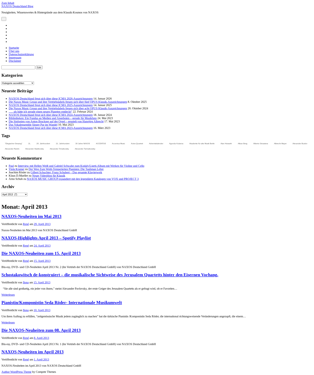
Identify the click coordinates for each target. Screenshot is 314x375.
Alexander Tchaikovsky (59, 149)
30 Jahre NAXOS (82, 144)
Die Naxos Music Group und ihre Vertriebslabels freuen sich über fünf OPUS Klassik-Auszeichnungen (68, 101)
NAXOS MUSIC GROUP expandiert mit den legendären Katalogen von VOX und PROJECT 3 (83, 178)
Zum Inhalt (7, 3)
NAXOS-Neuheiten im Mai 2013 (31, 216)
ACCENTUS (101, 144)
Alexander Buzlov (300, 144)
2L (29, 144)
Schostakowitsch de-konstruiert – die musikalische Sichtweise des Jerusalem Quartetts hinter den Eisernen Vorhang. (109, 274)
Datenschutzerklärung (21, 54)
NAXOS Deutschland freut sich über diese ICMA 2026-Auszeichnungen (51, 98)
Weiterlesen (8, 294)
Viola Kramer (16, 169)
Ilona (26, 282)
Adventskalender (156, 144)
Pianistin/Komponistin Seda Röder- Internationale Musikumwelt (61, 302)
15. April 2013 (42, 260)
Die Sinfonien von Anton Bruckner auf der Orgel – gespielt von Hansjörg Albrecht (56, 121)
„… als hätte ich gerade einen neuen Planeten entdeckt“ (40, 111)
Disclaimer (15, 60)
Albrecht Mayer (280, 144)
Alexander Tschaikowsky (85, 149)
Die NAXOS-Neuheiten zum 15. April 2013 (41, 253)
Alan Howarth (226, 144)
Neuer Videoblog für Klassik (48, 175)
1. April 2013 (41, 359)
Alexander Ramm (12, 149)
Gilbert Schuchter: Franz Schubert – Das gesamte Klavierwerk (66, 172)
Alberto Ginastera (260, 144)
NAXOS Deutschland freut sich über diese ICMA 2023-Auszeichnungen (51, 127)
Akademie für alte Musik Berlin (202, 144)
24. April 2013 (42, 245)
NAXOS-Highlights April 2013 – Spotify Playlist (46, 238)
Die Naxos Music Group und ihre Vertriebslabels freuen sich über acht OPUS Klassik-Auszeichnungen (68, 108)
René (26, 224)
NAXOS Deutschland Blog (17, 6)
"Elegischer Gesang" (13, 144)
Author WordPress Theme (16, 371)
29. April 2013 (42, 224)
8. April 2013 (41, 337)
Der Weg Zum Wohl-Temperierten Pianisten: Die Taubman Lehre (66, 169)
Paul (11, 165)
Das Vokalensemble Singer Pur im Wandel (33, 124)
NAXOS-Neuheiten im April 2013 (32, 351)
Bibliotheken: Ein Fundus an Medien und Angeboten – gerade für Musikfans (53, 118)
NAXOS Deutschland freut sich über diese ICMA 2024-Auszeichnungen (51, 114)
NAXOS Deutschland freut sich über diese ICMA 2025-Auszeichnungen (51, 105)
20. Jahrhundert (43, 144)
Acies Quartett (137, 144)
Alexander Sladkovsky (34, 149)
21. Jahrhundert (62, 144)
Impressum (15, 57)
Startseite (14, 47)
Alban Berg (242, 144)
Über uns (14, 51)
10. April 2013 (42, 310)
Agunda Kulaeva (176, 144)
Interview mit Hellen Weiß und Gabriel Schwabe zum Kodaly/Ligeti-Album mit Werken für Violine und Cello (81, 165)
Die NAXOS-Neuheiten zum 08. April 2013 (41, 330)
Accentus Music (118, 144)
